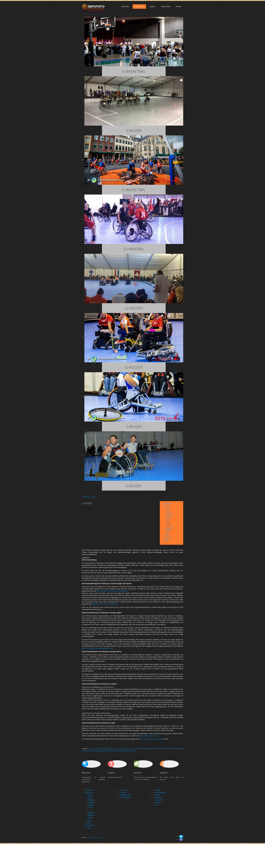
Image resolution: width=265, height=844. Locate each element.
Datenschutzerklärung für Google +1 (101, 751)
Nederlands (86, 497)
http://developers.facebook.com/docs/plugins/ (112, 591)
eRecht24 (91, 749)
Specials (168, 531)
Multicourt (169, 526)
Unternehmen (124, 790)
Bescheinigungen (126, 797)
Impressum (159, 797)
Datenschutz (159, 800)
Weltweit (86, 772)
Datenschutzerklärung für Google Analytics (140, 749)
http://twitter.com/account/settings (151, 739)
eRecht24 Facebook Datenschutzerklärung (109, 749)
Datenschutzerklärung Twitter (124, 751)
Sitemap (157, 802)
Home (157, 805)
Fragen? (111, 772)
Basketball (169, 515)
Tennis (168, 520)
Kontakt (178, 6)
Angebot (164, 772)
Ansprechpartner (160, 792)
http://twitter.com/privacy (148, 736)
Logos (168, 533)
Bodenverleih (165, 6)
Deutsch (94, 497)
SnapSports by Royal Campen (94, 837)
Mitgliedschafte (125, 795)
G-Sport (168, 523)
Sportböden (125, 6)
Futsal (168, 510)
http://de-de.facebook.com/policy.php (104, 604)
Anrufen (137, 772)
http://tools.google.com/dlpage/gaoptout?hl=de (97, 648)
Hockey (168, 508)
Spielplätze (169, 528)
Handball (168, 518)
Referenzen (139, 6)
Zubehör (152, 6)
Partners (123, 792)
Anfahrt (157, 795)
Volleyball (169, 513)
